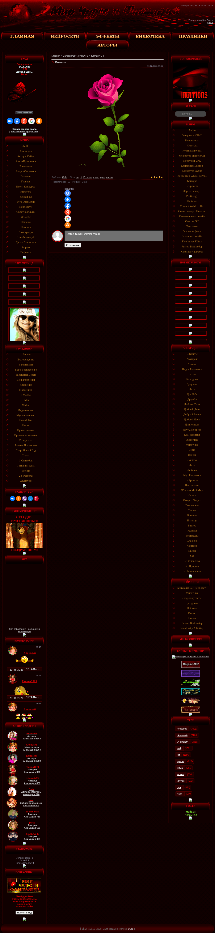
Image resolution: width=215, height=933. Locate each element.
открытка (182, 728)
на (77, 177)
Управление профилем (24, 131)
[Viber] (24, 498)
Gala (64, 177)
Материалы (69, 55)
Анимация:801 (31, 805)
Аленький (182, 735)
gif (81, 177)
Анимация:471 (32, 839)
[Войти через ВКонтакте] (10, 121)
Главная (55, 55)
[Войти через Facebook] (17, 121)
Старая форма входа (24, 129)
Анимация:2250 (32, 761)
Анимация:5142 (32, 738)
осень (180, 774)
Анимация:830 (32, 783)
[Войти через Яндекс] (24, 121)
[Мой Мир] (30, 498)
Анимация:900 (32, 772)
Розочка (87, 177)
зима (180, 768)
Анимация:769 (32, 816)
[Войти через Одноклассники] (39, 121)
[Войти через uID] (67, 193)
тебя (179, 794)
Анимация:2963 (32, 749)
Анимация (182, 741)
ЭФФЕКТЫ (83, 55)
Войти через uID (24, 113)
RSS (210, 22)
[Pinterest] (36, 498)
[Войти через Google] (31, 121)
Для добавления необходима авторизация (24, 630)
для (179, 787)
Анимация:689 (32, 828)
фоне (96, 177)
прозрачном (106, 177)
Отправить (73, 245)
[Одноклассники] (18, 498)
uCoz (131, 929)
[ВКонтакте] (12, 498)
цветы (180, 761)
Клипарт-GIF (98, 55)
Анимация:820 (31, 794)
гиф (179, 748)
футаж (180, 781)
